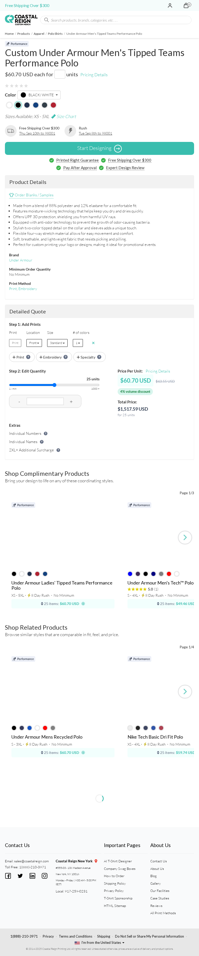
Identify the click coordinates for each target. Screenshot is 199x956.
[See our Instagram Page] (44, 875)
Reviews (156, 906)
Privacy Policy (114, 891)
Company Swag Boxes (120, 868)
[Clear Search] (187, 20)
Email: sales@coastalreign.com (27, 861)
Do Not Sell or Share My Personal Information (149, 936)
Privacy (48, 936)
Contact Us (158, 861)
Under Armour (20, 260)
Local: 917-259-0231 (72, 891)
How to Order (114, 876)
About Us (157, 868)
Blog (153, 876)
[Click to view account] (170, 5)
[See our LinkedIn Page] (32, 875)
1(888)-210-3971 (24, 936)
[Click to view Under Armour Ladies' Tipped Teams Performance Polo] (63, 534)
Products (23, 34)
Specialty (88, 357)
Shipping (103, 936)
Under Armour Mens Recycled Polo (46, 737)
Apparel (39, 34)
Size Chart (66, 116)
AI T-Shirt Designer (118, 861)
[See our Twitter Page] (20, 875)
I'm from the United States (101, 942)
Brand (14, 255)
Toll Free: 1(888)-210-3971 (25, 867)
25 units (93, 379)
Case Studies (159, 898)
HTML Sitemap (115, 906)
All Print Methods (163, 913)
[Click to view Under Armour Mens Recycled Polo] (63, 688)
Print (13, 288)
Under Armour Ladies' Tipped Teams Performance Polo (61, 585)
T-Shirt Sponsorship (118, 898)
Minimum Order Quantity (30, 269)
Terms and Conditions (75, 936)
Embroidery (27, 288)
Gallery (155, 883)
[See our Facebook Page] (8, 875)
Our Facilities (159, 891)
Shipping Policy (115, 883)
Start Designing (94, 148)
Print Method (20, 283)
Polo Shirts (55, 34)
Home (9, 34)
